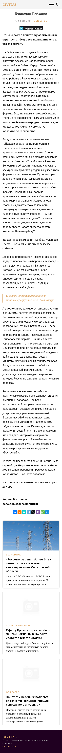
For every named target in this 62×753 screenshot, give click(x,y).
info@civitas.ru (9, 746)
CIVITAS (9, 4)
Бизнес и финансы (18, 625)
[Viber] (38, 512)
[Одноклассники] (19, 512)
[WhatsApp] (43, 512)
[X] (33, 512)
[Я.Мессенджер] (24, 512)
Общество (40, 21)
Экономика (13, 554)
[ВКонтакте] (15, 512)
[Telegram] (29, 512)
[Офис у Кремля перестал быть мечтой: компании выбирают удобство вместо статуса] (31, 606)
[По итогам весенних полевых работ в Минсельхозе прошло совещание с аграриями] (31, 673)
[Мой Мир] (47, 512)
